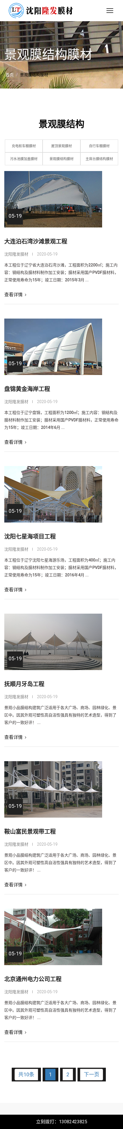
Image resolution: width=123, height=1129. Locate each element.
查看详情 (14, 294)
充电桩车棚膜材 (24, 146)
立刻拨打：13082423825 (61, 1121)
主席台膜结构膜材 (99, 159)
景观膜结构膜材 (61, 159)
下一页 (91, 1074)
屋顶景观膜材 (61, 146)
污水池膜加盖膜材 (23, 159)
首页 (10, 74)
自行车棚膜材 (99, 146)
